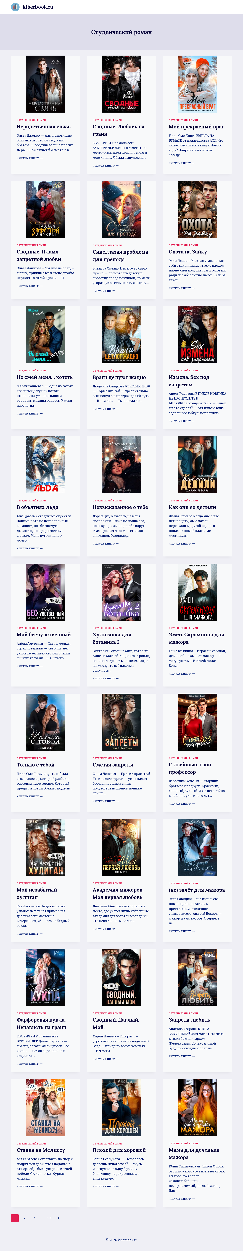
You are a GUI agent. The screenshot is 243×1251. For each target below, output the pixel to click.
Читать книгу (30, 158)
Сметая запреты (113, 765)
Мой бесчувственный (44, 634)
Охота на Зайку (188, 251)
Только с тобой (35, 765)
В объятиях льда (37, 507)
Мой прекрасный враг (196, 126)
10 (49, 1218)
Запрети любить (189, 1020)
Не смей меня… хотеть (45, 377)
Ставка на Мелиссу (41, 1150)
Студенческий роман (31, 120)
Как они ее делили (192, 507)
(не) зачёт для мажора (197, 890)
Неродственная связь (44, 126)
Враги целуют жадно (119, 377)
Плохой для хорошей (119, 1150)
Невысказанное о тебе (120, 507)
